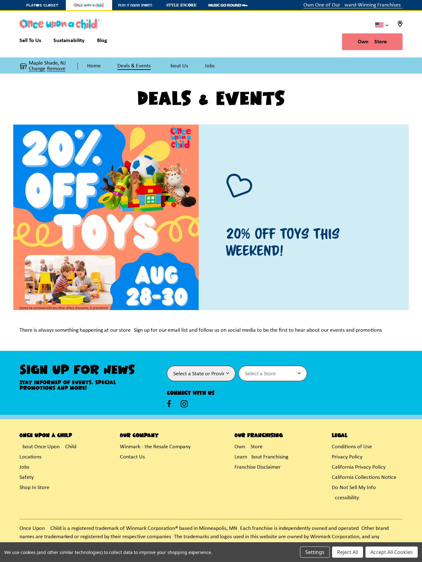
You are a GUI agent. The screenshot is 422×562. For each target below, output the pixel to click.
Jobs (24, 467)
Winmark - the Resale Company (155, 447)
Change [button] (37, 69)
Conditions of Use (352, 447)
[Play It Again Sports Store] (135, 5)
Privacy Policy (347, 457)
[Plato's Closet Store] (42, 5)
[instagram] (184, 403)
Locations (30, 457)
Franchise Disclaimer (257, 467)
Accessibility (345, 498)
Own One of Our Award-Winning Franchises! (353, 5)
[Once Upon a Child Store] (89, 5)
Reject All (347, 552)
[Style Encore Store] (181, 5)
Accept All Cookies (391, 552)
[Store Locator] (400, 26)
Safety (26, 477)
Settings (314, 552)
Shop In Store (34, 488)
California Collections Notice (364, 477)
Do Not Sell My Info (354, 488)
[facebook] (169, 403)
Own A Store (372, 42)
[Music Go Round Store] (228, 5)
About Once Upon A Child (47, 447)
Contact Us (132, 457)
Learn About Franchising (261, 457)
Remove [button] (56, 69)
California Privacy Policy (359, 467)
